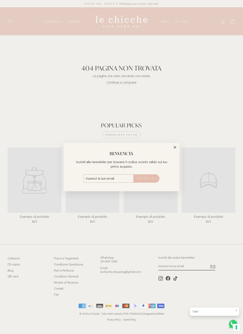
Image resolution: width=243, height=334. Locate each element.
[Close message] (236, 310)
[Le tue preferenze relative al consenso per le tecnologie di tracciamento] (236, 327)
